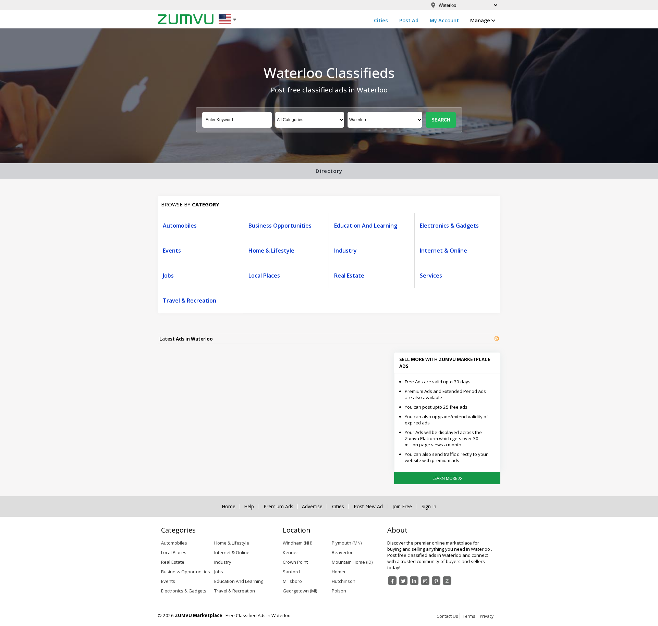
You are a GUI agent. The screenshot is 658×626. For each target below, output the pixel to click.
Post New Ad (368, 506)
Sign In (429, 506)
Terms (469, 616)
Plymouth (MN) (347, 543)
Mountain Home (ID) (352, 562)
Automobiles (180, 225)
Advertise (312, 506)
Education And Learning (365, 225)
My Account (444, 20)
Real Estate (349, 275)
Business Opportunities (280, 225)
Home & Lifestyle (271, 250)
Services (431, 275)
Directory (329, 170)
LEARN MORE (445, 478)
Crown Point (295, 562)
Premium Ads (278, 506)
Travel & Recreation (189, 300)
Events (172, 250)
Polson (339, 591)
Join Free (402, 506)
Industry (345, 250)
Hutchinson (343, 581)
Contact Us (447, 616)
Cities (381, 20)
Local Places (264, 275)
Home (228, 506)
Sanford (291, 571)
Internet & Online (443, 250)
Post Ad (408, 20)
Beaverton (343, 552)
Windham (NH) (297, 543)
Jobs (168, 275)
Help (249, 506)
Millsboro (292, 581)
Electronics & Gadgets (449, 225)
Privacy (487, 616)
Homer (339, 571)
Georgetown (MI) (300, 591)
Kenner (290, 552)
